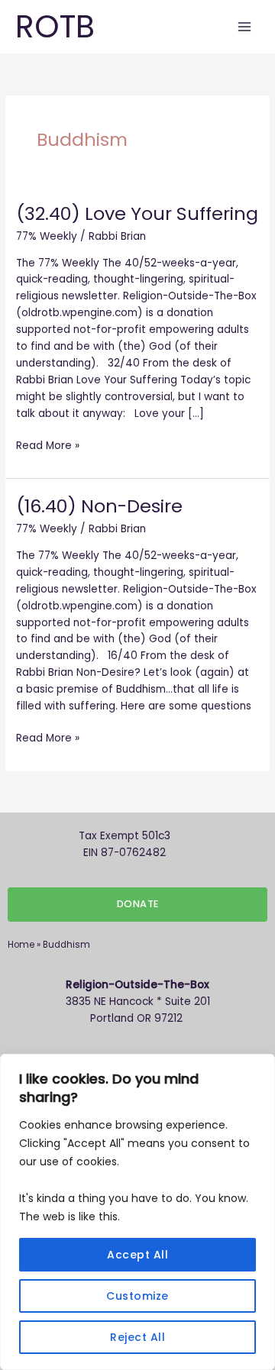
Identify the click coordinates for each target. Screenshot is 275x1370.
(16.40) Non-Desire (99, 506)
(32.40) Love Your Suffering (137, 213)
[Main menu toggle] (244, 27)
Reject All (137, 1337)
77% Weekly (46, 236)
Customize (137, 1296)
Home (21, 945)
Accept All (137, 1254)
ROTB (55, 26)
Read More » (47, 445)
